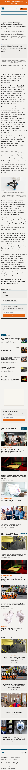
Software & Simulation (7, 19)
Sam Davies (5, 504)
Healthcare (4, 626)
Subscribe (14, 315)
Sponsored (4, 552)
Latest (3, 335)
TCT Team (5, 42)
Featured (8, 335)
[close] (26, 2)
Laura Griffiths (6, 342)
